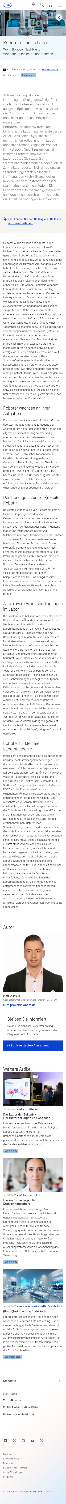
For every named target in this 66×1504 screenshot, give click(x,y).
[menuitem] (33, 4)
